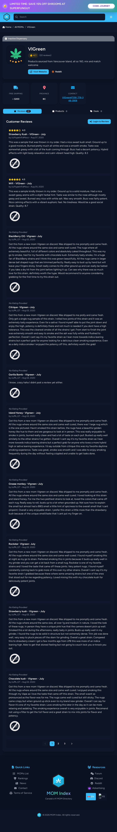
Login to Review (101, 121)
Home (8, 27)
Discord (98, 778)
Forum (98, 773)
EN (92, 796)
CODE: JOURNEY (101, 6)
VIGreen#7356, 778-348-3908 (72, 99)
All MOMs (19, 27)
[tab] (22, 111)
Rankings (23, 778)
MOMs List (23, 773)
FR (103, 796)
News (23, 783)
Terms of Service (23, 792)
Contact (22, 788)
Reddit (58, 71)
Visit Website (40, 71)
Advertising (98, 788)
